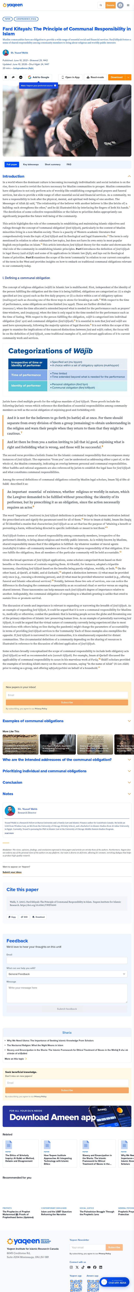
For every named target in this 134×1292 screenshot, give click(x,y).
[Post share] (13, 77)
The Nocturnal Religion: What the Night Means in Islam (35, 1045)
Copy (13, 917)
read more (9, 833)
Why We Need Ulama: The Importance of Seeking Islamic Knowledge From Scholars (50, 1040)
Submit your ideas (12, 872)
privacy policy (39, 1277)
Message (11, 981)
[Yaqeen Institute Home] (13, 5)
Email (9, 954)
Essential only (28, 1285)
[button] (119, 77)
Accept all (11, 1285)
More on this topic (14, 1058)
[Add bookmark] (6, 77)
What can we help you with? (21, 968)
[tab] (12, 164)
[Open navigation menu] (128, 5)
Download (40, 917)
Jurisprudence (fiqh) (26, 19)
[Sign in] (120, 5)
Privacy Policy (41, 708)
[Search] (101, 5)
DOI (25, 917)
